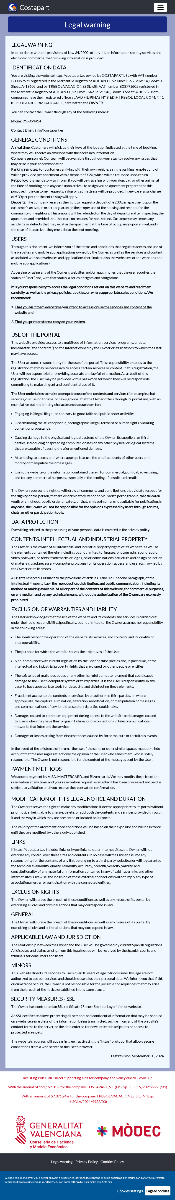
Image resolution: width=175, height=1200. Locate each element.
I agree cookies (157, 1191)
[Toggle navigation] (160, 7)
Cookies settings (130, 1191)
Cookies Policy (112, 1161)
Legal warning (62, 1161)
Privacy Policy (86, 1161)
